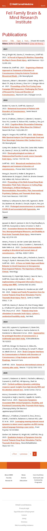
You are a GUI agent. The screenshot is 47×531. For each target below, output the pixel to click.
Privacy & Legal (24, 508)
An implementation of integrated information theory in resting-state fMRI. (22, 282)
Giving (24, 518)
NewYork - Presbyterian (23, 496)
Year (26, 41)
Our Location (3, 465)
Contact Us (43, 465)
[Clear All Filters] (36, 43)
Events (23, 478)
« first (14, 454)
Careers (24, 515)
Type (19, 41)
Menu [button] (4, 6)
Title (12, 41)
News (24, 475)
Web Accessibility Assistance (24, 525)
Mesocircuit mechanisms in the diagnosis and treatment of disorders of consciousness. (21, 166)
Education (23, 481)
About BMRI (9, 475)
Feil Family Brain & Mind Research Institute (23, 17)
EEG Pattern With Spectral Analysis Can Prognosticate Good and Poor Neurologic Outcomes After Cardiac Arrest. (23, 137)
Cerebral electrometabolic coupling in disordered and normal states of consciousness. (21, 250)
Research (8, 481)
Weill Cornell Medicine (23, 492)
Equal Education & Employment (24, 512)
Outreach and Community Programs (38, 480)
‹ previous (23, 454)
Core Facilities (38, 475)
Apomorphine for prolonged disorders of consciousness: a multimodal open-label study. (23, 336)
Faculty (9, 478)
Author (5, 41)
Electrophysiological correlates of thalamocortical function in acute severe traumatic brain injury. (22, 156)
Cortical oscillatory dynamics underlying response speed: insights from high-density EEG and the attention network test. (23, 387)
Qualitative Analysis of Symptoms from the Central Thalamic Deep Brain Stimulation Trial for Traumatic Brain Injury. (22, 440)
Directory (24, 522)
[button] (43, 4)
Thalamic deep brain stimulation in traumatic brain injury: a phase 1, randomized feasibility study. (21, 313)
